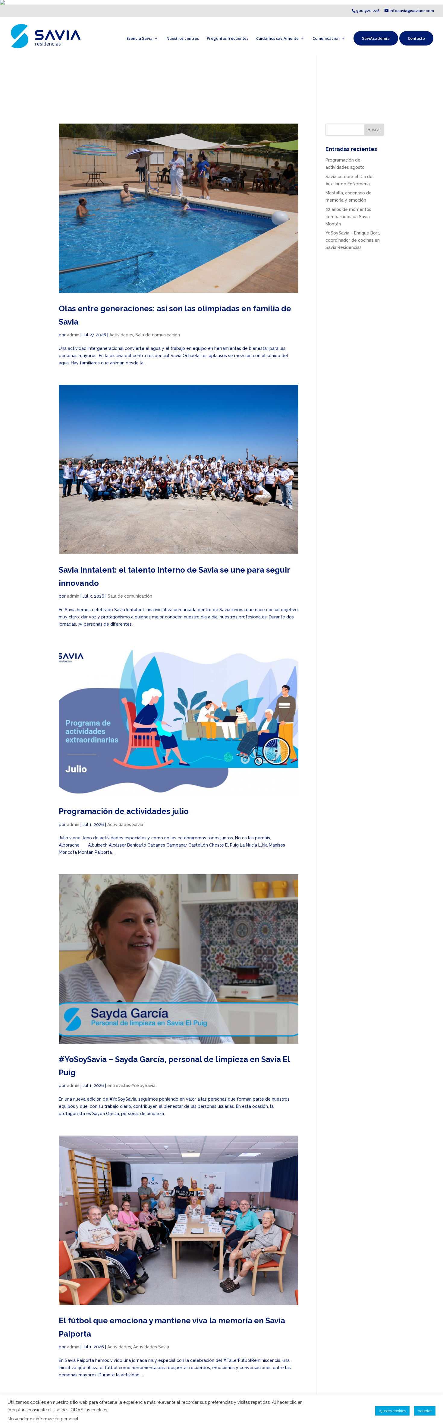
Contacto (416, 38)
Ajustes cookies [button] (392, 1411)
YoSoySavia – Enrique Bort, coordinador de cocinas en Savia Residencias (352, 240)
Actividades (121, 334)
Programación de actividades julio (124, 811)
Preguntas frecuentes (227, 38)
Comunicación (326, 38)
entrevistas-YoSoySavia (131, 1085)
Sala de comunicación (157, 334)
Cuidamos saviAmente (277, 38)
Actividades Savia (125, 824)
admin (73, 334)
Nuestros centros (182, 38)
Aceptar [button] (425, 1411)
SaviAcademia (376, 38)
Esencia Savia (139, 38)
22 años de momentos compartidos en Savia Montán (348, 216)
